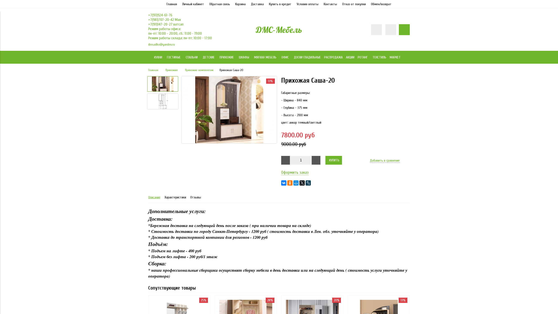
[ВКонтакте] (283, 183)
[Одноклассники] (290, 183)
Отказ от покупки (354, 4)
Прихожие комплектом (199, 70)
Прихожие (171, 70)
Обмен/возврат (381, 4)
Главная (172, 4)
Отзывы (195, 197)
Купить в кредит (280, 4)
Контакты (330, 4)
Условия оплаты (307, 4)
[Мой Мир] (296, 183)
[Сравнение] (390, 29)
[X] (302, 183)
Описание (154, 197)
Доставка (257, 4)
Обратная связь (219, 4)
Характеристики (175, 197)
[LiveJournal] (308, 183)
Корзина (240, 4)
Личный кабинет (193, 4)
